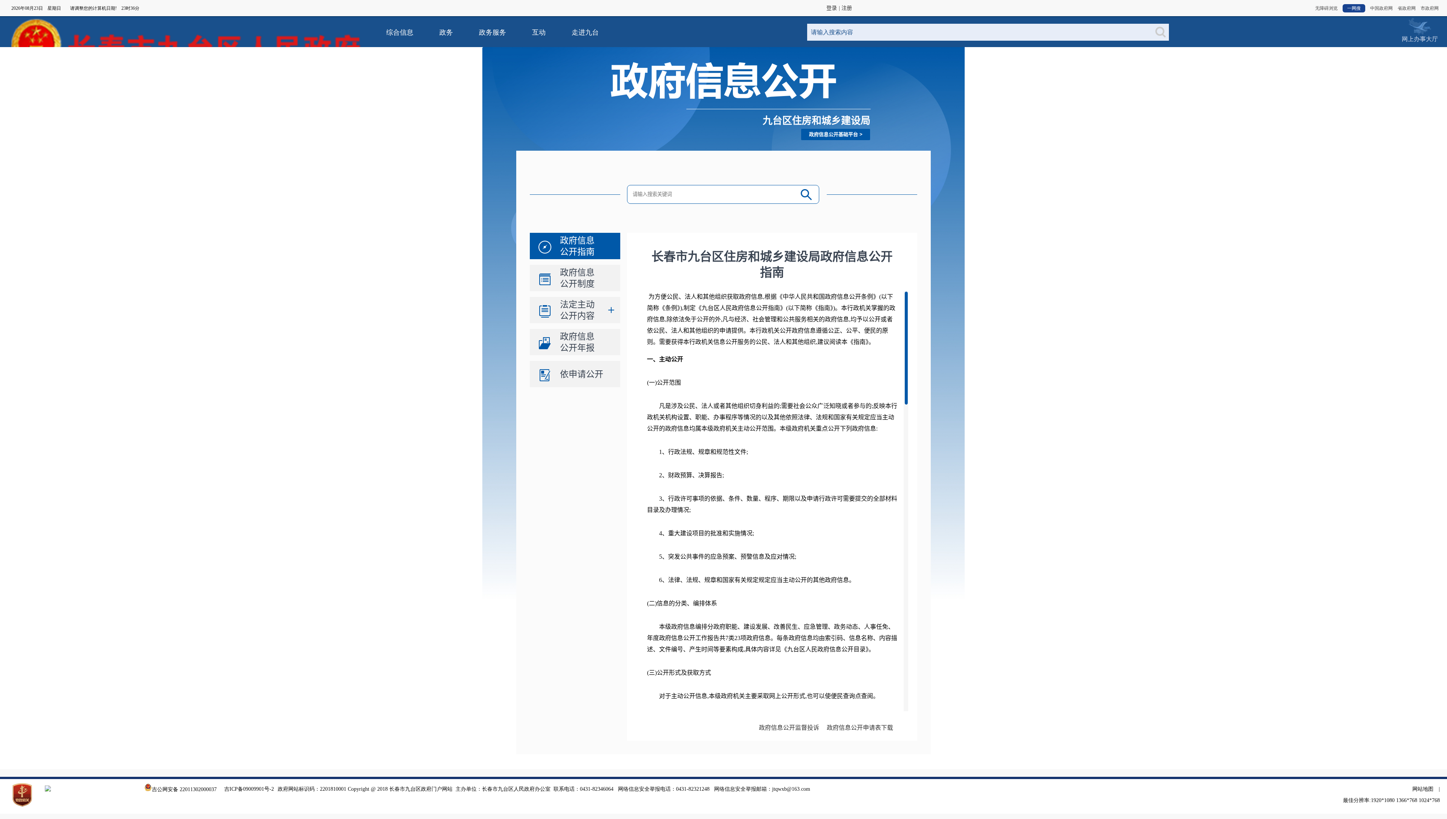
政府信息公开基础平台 (833, 134)
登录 (831, 8)
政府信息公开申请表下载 (860, 727)
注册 (846, 8)
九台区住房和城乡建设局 (816, 120)
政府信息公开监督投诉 (789, 727)
